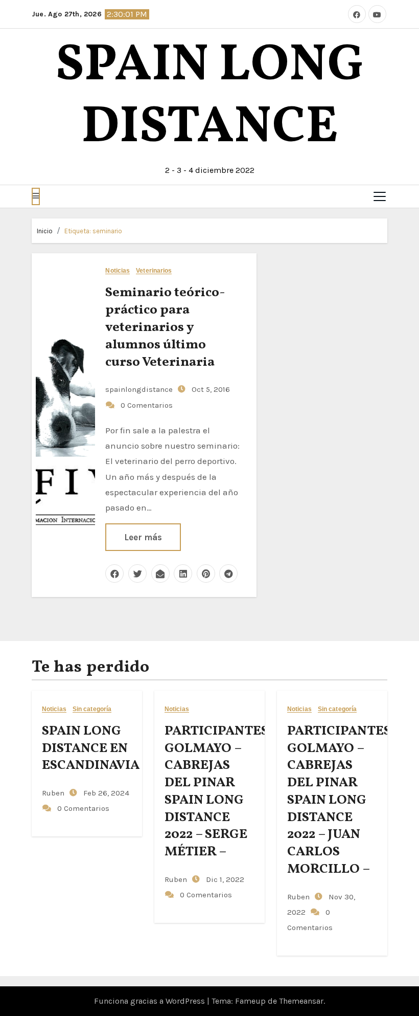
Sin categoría (92, 709)
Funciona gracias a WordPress (150, 1001)
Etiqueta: (93, 231)
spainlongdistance (139, 389)
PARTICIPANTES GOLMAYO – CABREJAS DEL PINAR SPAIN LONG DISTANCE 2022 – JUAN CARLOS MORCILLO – (339, 800)
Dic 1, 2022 (224, 879)
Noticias (117, 271)
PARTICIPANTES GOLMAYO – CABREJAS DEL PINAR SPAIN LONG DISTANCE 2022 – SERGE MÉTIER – (216, 792)
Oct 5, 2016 (210, 389)
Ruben (53, 793)
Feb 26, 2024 (105, 793)
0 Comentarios (147, 405)
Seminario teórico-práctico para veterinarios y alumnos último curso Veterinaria (165, 327)
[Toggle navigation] (379, 196)
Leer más (143, 537)
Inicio (45, 231)
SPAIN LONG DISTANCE (209, 97)
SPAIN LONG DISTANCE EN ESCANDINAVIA (90, 748)
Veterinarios (154, 271)
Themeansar (301, 1001)
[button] (36, 196)
